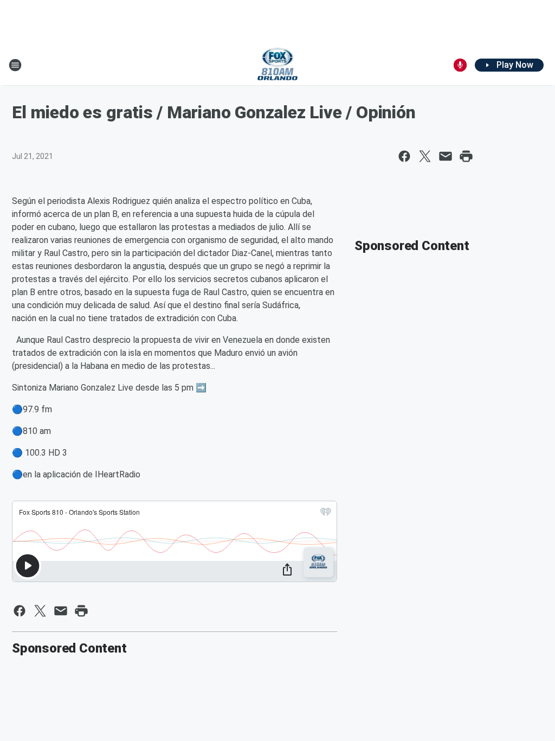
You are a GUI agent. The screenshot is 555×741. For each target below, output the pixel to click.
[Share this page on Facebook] (404, 156)
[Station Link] (277, 65)
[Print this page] (466, 156)
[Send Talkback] (460, 65)
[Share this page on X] (425, 156)
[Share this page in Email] (445, 156)
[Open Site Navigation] (15, 65)
